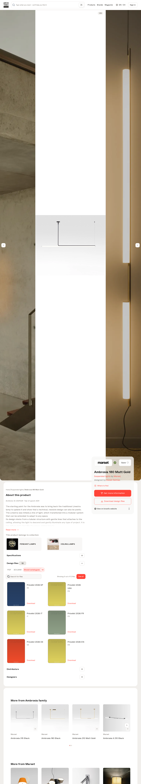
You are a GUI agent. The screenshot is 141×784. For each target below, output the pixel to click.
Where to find (102, 486)
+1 (35, 729)
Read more (11, 529)
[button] (69, 745)
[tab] (9, 569)
